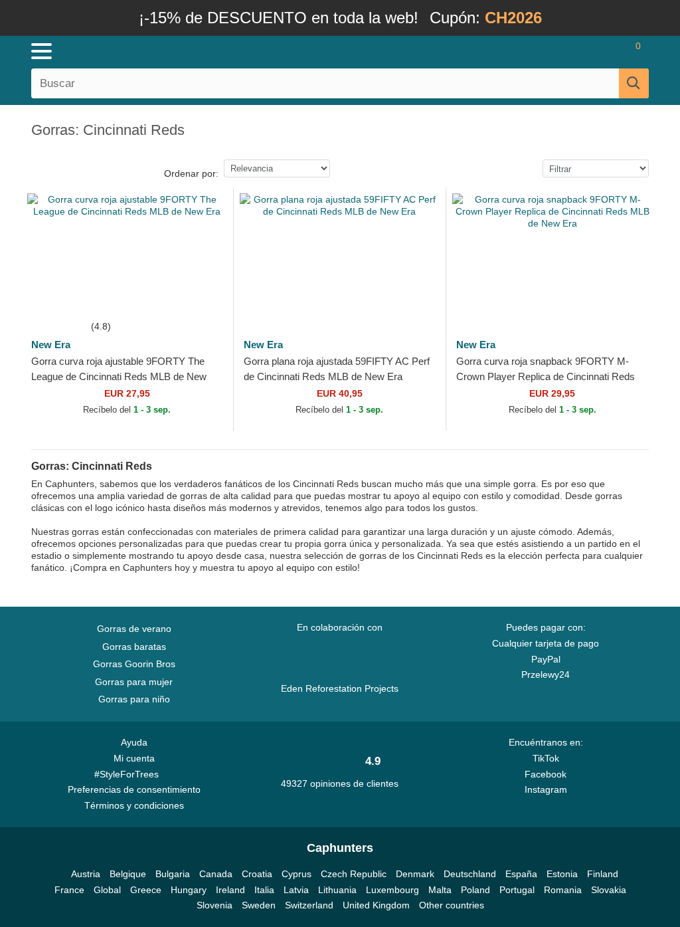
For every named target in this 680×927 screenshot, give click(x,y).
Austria (85, 874)
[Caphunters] (207, 50)
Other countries (451, 905)
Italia (264, 889)
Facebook (545, 774)
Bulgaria (172, 874)
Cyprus (296, 874)
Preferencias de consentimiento (134, 789)
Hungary (189, 889)
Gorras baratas (134, 646)
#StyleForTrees (129, 774)
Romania (563, 889)
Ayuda (134, 742)
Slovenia (214, 905)
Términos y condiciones (134, 805)
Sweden (259, 905)
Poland (475, 889)
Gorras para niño (134, 699)
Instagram (546, 789)
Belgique (128, 874)
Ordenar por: (191, 173)
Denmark (415, 874)
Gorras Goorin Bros (134, 664)
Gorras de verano (134, 628)
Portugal (517, 889)
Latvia (296, 889)
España (521, 874)
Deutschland (470, 874)
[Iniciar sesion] (560, 51)
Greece (145, 889)
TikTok (546, 758)
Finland (602, 874)
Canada (215, 874)
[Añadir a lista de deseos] (208, 293)
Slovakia (608, 889)
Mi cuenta (134, 758)
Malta (440, 889)
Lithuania (337, 889)
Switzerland (309, 905)
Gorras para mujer (134, 681)
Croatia (257, 874)
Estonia (562, 874)
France (69, 889)
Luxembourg (392, 889)
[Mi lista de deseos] (597, 51)
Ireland (230, 889)
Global (107, 889)
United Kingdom (376, 905)
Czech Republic (353, 874)
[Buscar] (634, 83)
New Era (50, 344)
